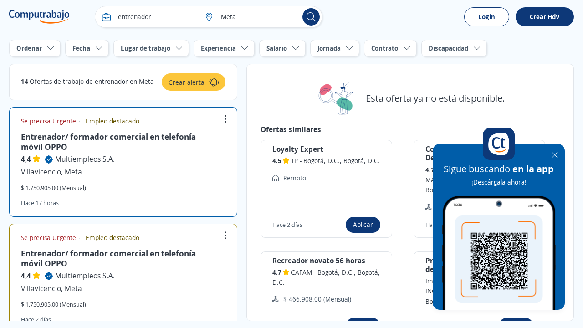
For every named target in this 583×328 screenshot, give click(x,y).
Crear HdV (545, 16)
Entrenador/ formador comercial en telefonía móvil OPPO (108, 141)
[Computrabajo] (39, 17)
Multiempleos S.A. (85, 159)
